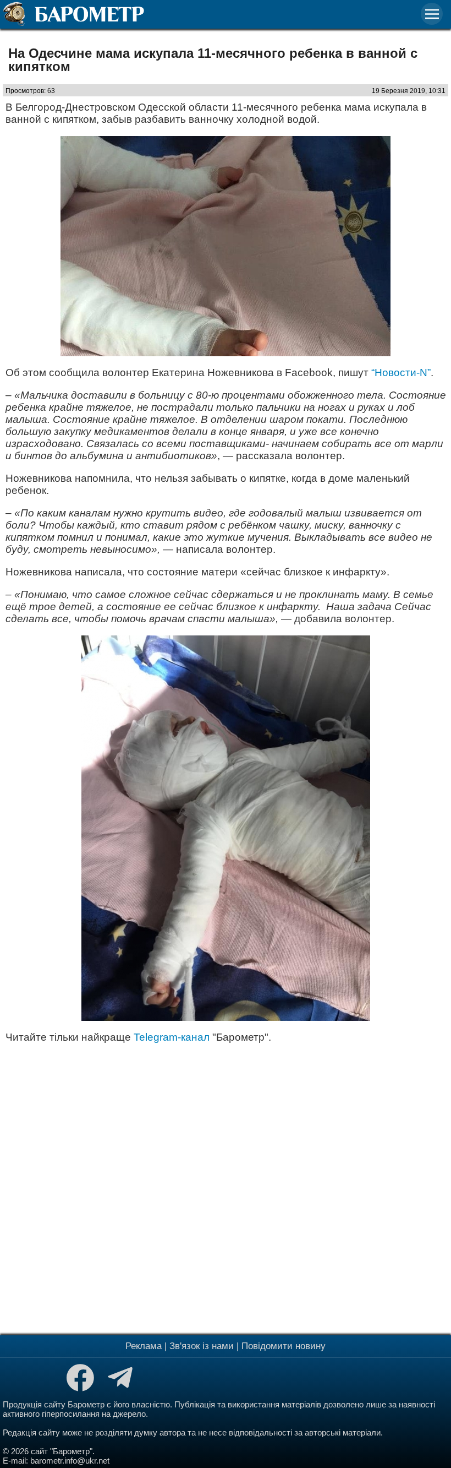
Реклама (143, 1346)
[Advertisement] (225, 1188)
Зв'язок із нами (201, 1346)
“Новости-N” (401, 372)
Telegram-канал (172, 1037)
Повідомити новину (283, 1346)
